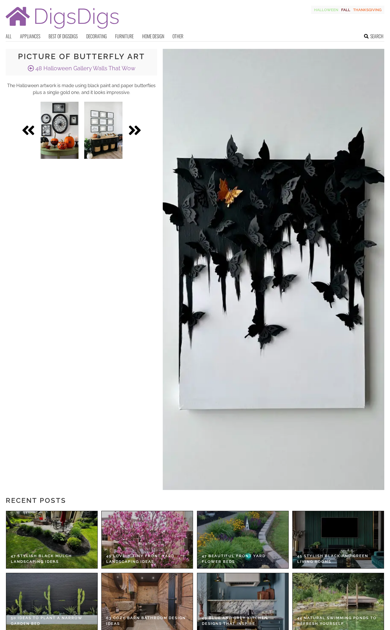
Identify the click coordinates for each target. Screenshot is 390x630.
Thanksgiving (367, 10)
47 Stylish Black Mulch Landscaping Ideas (41, 559)
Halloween (326, 10)
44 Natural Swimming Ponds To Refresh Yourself (337, 621)
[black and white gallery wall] (103, 130)
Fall (345, 10)
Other (177, 36)
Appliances (30, 36)
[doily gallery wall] (59, 130)
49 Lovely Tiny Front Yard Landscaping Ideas (140, 559)
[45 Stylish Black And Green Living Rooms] (338, 539)
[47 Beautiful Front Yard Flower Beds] (242, 539)
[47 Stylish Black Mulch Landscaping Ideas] (51, 539)
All (8, 36)
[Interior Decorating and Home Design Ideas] (62, 29)
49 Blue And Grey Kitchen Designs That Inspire (235, 621)
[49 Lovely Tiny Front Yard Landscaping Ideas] (147, 539)
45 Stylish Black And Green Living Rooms (332, 559)
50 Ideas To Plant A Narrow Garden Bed (47, 621)
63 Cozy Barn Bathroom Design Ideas (146, 621)
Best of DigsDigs (63, 36)
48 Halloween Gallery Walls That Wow (84, 68)
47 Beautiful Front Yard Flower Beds (234, 559)
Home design (153, 36)
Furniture (124, 36)
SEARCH (376, 36)
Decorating (96, 36)
